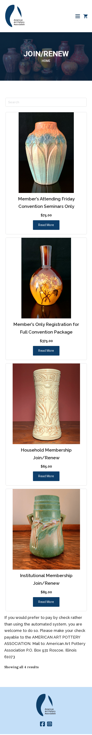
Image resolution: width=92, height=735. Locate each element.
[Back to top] (80, 712)
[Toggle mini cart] (85, 16)
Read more (46, 225)
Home (46, 61)
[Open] (77, 16)
